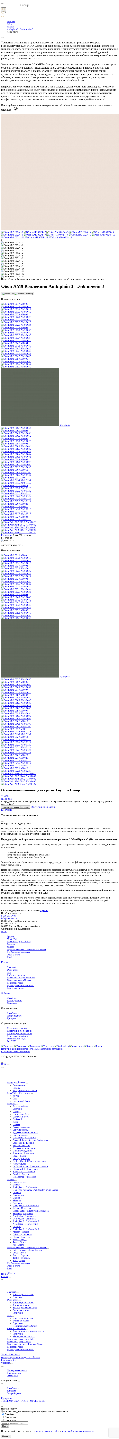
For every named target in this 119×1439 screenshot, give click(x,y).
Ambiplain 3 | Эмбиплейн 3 (26, 1205)
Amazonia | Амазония (23, 1153)
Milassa (10, 947)
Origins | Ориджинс (22, 1150)
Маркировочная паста (24, 1336)
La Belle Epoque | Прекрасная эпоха (30, 1166)
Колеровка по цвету (17, 988)
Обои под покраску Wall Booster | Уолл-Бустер (35, 1190)
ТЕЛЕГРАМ (7, 1401)
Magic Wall (12, 939)
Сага (15, 1098)
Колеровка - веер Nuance (19, 980)
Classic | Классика (21, 1237)
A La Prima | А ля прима (24, 1137)
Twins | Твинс (19, 1242)
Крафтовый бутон (21, 1101)
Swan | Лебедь (20, 1239)
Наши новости (14, 1373)
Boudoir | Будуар (21, 1174)
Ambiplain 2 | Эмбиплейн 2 (26, 1221)
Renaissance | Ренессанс (24, 1177)
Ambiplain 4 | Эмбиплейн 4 (26, 1187)
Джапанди (18, 1203)
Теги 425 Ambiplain (10, 1354)
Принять (6, 1436)
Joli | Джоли (18, 1245)
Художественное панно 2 (25, 1132)
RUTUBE (34, 1401)
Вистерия (17, 1109)
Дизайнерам (13, 1013)
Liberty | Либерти (21, 1158)
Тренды (11, 936)
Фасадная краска (21, 1320)
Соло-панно (19, 1085)
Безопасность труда (16, 1038)
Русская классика (21, 1127)
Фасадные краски (21, 1305)
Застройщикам (14, 1015)
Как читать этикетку (17, 1028)
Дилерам (11, 1018)
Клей (9, 957)
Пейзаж (16, 1124)
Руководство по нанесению (20, 985)
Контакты (12, 1003)
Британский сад (20, 1130)
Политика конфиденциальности (17, 1049)
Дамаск (16, 1184)
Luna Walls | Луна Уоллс (18, 941)
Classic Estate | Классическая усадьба (31, 1211)
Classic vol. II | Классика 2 (25, 1169)
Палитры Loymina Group (25, 1326)
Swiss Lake (12, 970)
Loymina (11, 944)
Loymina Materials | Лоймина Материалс (26, 949)
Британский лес (20, 1135)
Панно (8, 1274)
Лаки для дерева (21, 1310)
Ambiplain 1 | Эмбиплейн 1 (26, 1229)
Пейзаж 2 (17, 1119)
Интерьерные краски (23, 1294)
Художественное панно (24, 1148)
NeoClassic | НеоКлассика (25, 1224)
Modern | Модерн (21, 1232)
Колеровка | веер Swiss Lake (21, 1339)
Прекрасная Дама (21, 1114)
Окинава (17, 1198)
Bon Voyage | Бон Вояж (24, 1218)
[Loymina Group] (15, 6)
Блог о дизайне (14, 1000)
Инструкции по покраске (19, 1033)
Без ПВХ (11, 1041)
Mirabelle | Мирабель (23, 1213)
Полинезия (18, 1195)
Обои (4, 931)
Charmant (11, 967)
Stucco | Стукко (20, 1255)
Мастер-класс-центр (17, 1370)
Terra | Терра (19, 1260)
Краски (4, 962)
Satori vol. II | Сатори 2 (24, 1171)
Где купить (6, 1398)
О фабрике (12, 998)
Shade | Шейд (19, 1156)
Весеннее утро (20, 1182)
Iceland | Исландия (22, 1208)
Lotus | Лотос (19, 1252)
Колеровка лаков (15, 983)
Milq (9, 972)
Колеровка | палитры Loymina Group (25, 1344)
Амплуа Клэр (19, 1164)
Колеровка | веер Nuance (19, 1341)
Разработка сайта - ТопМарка (15, 1051)
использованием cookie (47, 1431)
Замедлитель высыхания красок (28, 1331)
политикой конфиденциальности (78, 1431)
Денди (16, 1122)
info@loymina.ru (9, 918)
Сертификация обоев (17, 1036)
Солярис (17, 1192)
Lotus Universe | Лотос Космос (27, 1250)
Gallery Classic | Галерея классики (29, 1161)
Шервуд (16, 1111)
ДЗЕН (42, 1401)
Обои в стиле (13, 954)
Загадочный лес (20, 1106)
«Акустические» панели (25, 1090)
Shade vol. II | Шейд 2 (23, 1143)
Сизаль (16, 1088)
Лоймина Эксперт (16, 975)
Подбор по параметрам (18, 952)
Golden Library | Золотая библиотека (30, 1140)
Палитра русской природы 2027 (20, 1357)
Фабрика (5, 993)
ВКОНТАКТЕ (21, 1401)
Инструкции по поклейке (19, 1031)
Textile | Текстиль (21, 1258)
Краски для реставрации (25, 1307)
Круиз (16, 1096)
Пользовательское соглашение (48, 1049)
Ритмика (17, 1226)
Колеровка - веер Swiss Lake (21, 977)
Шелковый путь (21, 1116)
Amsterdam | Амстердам (24, 1216)
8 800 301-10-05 (9, 915)
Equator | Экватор (21, 1145)
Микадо (17, 1200)
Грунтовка (18, 1297)
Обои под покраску (22, 1234)
